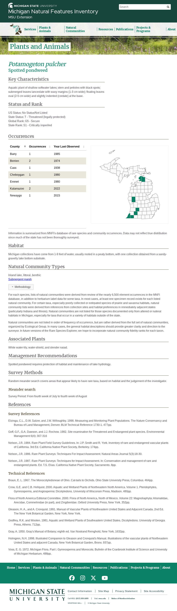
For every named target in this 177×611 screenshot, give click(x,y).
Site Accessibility (154, 591)
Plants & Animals (45, 29)
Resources (106, 29)
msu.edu (102, 598)
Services (30, 29)
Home (11, 567)
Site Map (103, 591)
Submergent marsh (20, 279)
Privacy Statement (126, 591)
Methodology (23, 286)
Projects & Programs (143, 29)
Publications (124, 29)
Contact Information (80, 591)
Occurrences (37, 146)
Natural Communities (75, 29)
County (15, 146)
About (172, 29)
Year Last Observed (67, 146)
